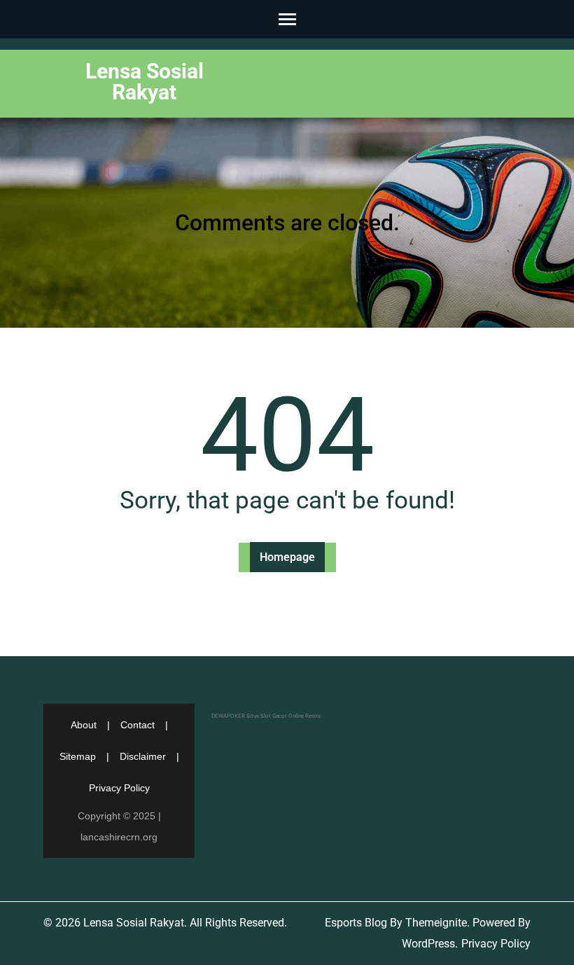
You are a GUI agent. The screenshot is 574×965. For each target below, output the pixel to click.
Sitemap (77, 756)
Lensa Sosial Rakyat (144, 81)
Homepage (287, 557)
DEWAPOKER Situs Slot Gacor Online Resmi (266, 716)
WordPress (428, 943)
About (84, 724)
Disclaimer (143, 756)
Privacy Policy (119, 787)
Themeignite (436, 922)
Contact (137, 724)
